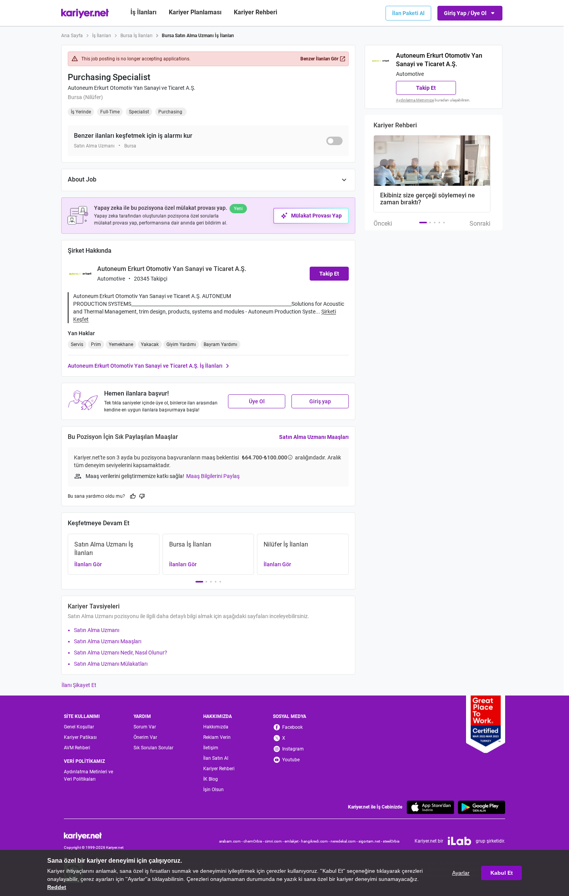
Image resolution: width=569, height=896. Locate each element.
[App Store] (430, 807)
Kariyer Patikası (80, 737)
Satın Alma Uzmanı (96, 630)
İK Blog (210, 779)
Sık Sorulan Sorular (153, 747)
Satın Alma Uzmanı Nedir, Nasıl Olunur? (120, 652)
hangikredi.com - (316, 841)
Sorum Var (145, 727)
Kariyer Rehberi (219, 768)
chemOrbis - (254, 841)
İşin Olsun (213, 789)
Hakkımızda (215, 727)
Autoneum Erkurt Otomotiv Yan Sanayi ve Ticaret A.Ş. (131, 88)
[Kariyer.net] (93, 835)
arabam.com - (231, 841)
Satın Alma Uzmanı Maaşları (314, 437)
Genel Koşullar (79, 727)
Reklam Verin (217, 737)
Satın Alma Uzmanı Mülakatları (110, 664)
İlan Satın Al (215, 758)
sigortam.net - (370, 841)
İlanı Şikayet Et (79, 685)
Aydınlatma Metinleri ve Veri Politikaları (88, 775)
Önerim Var (145, 737)
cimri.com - (274, 841)
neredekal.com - (344, 841)
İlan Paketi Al (408, 13)
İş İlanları (143, 12)
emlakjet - (292, 841)
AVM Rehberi (77, 747)
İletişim (210, 747)
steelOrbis (391, 841)
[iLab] (459, 841)
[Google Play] (481, 807)
